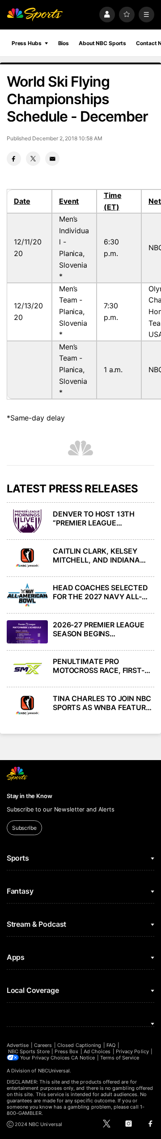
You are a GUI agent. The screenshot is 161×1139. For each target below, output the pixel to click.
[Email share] (52, 158)
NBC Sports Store (29, 1051)
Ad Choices (97, 1051)
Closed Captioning (79, 1045)
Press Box (66, 1051)
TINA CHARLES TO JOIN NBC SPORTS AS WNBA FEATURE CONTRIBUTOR (102, 703)
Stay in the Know (29, 795)
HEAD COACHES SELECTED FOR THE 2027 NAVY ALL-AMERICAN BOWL (100, 592)
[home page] (35, 14)
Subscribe (24, 827)
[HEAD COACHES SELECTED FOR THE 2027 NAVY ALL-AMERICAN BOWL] (27, 594)
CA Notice (83, 1058)
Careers (43, 1045)
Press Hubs (27, 43)
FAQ (110, 1045)
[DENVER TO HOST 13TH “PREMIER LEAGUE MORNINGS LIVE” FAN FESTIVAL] (27, 521)
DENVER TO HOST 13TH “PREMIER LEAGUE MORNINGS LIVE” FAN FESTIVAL (94, 518)
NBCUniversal (54, 1071)
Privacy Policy (132, 1051)
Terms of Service (120, 1058)
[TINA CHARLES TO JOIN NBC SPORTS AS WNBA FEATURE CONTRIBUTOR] (27, 705)
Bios (63, 43)
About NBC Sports (102, 43)
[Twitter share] (33, 158)
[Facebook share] (14, 158)
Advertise (18, 1045)
